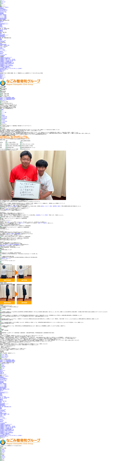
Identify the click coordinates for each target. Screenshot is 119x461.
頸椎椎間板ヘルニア (4, 23)
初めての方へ (3, 70)
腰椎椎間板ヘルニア (4, 35)
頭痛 (1, 24)
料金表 (1, 75)
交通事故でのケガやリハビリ (6, 57)
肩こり (1, 22)
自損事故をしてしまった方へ (6, 64)
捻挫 (1, 38)
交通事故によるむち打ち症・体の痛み (8, 60)
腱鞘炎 (1, 30)
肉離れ (1, 48)
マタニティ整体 (3, 11)
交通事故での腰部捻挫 (4, 66)
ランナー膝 (2, 49)
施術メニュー (3, 76)
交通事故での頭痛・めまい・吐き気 (7, 59)
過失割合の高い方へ (4, 69)
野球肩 (1, 53)
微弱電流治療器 (3, 18)
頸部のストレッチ (22, 223)
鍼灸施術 (2, 12)
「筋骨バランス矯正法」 (42, 223)
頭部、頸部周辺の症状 (4, 389)
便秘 (1, 43)
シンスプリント (3, 50)
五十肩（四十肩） (3, 29)
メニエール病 (3, 27)
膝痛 (1, 39)
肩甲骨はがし (3, 10)
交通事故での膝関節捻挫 (5, 58)
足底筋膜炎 (2, 41)
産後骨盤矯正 (3, 9)
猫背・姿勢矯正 (3, 14)
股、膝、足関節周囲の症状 (5, 406)
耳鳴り (1, 25)
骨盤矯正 (2, 8)
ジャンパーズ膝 (3, 54)
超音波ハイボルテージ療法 (46, 206)
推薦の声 (2, 71)
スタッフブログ (3, 374)
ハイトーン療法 (3, 16)
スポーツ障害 (3, 47)
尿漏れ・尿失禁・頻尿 (4, 45)
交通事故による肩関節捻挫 (5, 61)
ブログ (1, 72)
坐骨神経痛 (2, 36)
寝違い (8, 222)
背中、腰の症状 (3, 401)
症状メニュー (3, 77)
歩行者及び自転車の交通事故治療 (7, 62)
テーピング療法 (3, 17)
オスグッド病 (3, 40)
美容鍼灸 (2, 13)
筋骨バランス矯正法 (4, 7)
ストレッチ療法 (3, 15)
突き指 (1, 31)
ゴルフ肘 (2, 52)
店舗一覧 (2, 78)
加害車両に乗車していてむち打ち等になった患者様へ (11, 68)
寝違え (1, 26)
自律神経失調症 (3, 44)
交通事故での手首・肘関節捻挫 (6, 65)
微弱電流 (55, 206)
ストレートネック (3, 23)
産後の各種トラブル (4, 245)
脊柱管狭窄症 (3, 36)
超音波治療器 (3, 19)
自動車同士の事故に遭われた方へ (7, 63)
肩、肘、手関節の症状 (4, 397)
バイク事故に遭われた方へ (5, 67)
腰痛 (1, 33)
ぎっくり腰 (2, 34)
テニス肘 (2, 49)
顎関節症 (2, 21)
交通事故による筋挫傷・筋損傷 (6, 61)
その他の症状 (3, 411)
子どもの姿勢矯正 (3, 10)
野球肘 (1, 51)
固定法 (59, 206)
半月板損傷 (2, 55)
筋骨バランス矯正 (10, 233)
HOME (1, 74)
